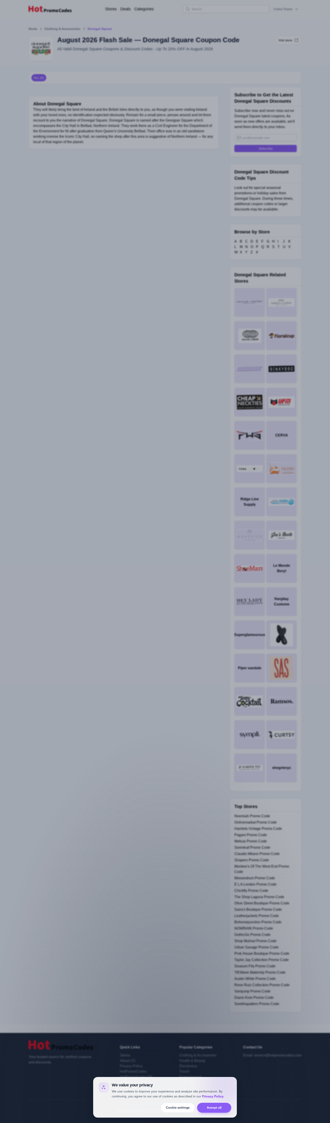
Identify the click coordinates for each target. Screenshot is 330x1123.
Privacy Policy (213, 1096)
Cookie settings (178, 1107)
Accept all (214, 1107)
